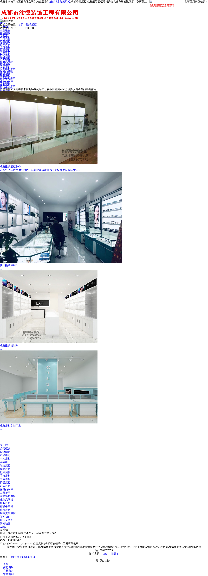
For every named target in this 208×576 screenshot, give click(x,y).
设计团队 (5, 451)
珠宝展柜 (5, 82)
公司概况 (5, 448)
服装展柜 (5, 75)
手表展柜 (5, 51)
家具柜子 (5, 65)
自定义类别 (6, 520)
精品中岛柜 (6, 88)
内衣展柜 (5, 58)
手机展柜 (5, 48)
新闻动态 (5, 516)
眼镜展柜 (31, 24)
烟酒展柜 (5, 41)
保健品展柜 (6, 62)
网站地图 (5, 523)
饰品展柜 (5, 55)
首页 (20, 24)
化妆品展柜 (6, 72)
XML (3, 526)
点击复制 (38, 543)
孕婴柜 (4, 34)
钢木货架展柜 (8, 85)
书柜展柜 (5, 31)
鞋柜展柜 (5, 45)
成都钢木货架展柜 (59, 1)
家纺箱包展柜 (8, 68)
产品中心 (5, 455)
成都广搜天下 (111, 553)
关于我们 (5, 445)
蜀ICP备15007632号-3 (22, 557)
